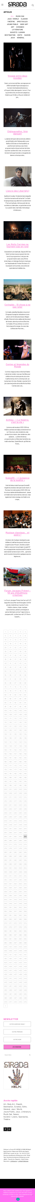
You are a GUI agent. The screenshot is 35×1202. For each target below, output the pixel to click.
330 (5, 892)
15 (5, 643)
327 (15, 888)
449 (25, 982)
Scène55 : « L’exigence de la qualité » (17, 479)
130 (5, 734)
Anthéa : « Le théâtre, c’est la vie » (17, 421)
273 (20, 844)
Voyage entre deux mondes (17, 76)
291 (10, 860)
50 (5, 671)
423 (20, 962)
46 (10, 667)
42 (15, 663)
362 (15, 915)
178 (20, 769)
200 (5, 789)
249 (25, 825)
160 (5, 758)
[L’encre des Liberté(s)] (18, 176)
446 (10, 982)
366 (10, 919)
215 (5, 801)
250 (5, 829)
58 (20, 675)
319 (25, 880)
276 (10, 848)
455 (5, 990)
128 (20, 730)
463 (20, 994)
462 (15, 994)
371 (10, 923)
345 (5, 903)
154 (25, 750)
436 (10, 974)
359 (25, 911)
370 (5, 923)
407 (15, 951)
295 (5, 864)
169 (25, 762)
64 (25, 679)
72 (15, 687)
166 (10, 762)
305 (5, 872)
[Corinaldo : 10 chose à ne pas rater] (18, 289)
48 (20, 667)
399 (25, 943)
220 (5, 805)
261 (10, 836)
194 (25, 781)
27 (15, 651)
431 (10, 970)
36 (10, 659)
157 (15, 754)
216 (10, 801)
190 (5, 781)
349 (25, 903)
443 (20, 978)
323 (20, 884)
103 (20, 710)
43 (20, 663)
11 (10, 640)
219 (25, 801)
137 (15, 738)
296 (10, 864)
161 (10, 758)
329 (25, 888)
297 (15, 864)
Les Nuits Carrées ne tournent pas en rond (17, 245)
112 (15, 718)
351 (10, 907)
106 (10, 714)
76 (10, 691)
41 (10, 663)
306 (10, 872)
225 (5, 809)
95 (5, 706)
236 (10, 817)
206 (10, 793)
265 (5, 840)
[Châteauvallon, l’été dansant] (18, 117)
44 (25, 663)
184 (25, 773)
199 (25, 785)
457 (15, 990)
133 (20, 734)
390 (5, 939)
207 (15, 793)
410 (5, 955)
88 (20, 699)
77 (15, 691)
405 (5, 951)
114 (25, 718)
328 (20, 888)
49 (25, 667)
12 (15, 640)
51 (10, 671)
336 (10, 895)
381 (10, 931)
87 (15, 699)
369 (25, 919)
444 (25, 978)
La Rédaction (13, 1161)
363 (20, 915)
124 (25, 726)
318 (20, 880)
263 (20, 836)
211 (10, 797)
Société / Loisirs (10, 1117)
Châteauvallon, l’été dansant (17, 132)
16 (10, 643)
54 (25, 671)
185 (5, 777)
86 (10, 699)
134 (25, 734)
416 (10, 958)
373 (20, 923)
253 (20, 829)
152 (15, 750)
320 (5, 884)
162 (15, 758)
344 (25, 899)
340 (5, 899)
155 (5, 754)
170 (5, 766)
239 (25, 817)
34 (25, 655)
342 (15, 899)
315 (5, 880)
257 (15, 832)
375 (5, 927)
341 (10, 899)
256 (10, 832)
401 (10, 947)
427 (15, 966)
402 (15, 947)
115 (5, 722)
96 (10, 706)
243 (20, 821)
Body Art (11, 1104)
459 (25, 990)
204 (25, 789)
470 (5, 1002)
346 (10, 903)
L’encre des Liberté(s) (17, 190)
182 (15, 773)
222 (15, 805)
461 (10, 994)
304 (25, 868)
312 (15, 876)
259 (25, 832)
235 (5, 817)
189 (25, 777)
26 (10, 651)
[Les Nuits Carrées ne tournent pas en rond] (18, 230)
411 (10, 955)
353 (20, 907)
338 (20, 895)
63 (20, 679)
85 (5, 699)
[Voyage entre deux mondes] (18, 57)
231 (10, 813)
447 (15, 982)
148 (20, 746)
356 (10, 911)
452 (15, 986)
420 (5, 962)
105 (5, 714)
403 (20, 947)
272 (15, 844)
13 (20, 640)
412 (15, 955)
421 (10, 962)
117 (15, 722)
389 (25, 935)
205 (5, 793)
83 (20, 695)
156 (10, 754)
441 (10, 978)
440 (5, 978)
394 (25, 939)
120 (5, 726)
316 (10, 880)
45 (5, 667)
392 (15, 939)
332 (15, 892)
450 (5, 986)
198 (20, 785)
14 (25, 640)
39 (25, 659)
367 (15, 919)
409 (25, 951)
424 (25, 962)
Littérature (26, 1112)
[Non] (33, 1195)
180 (5, 773)
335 (5, 895)
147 (15, 746)
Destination (8, 1107)
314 (25, 876)
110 (5, 718)
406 (10, 951)
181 (10, 773)
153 (20, 750)
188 (20, 777)
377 (15, 927)
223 (20, 805)
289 (25, 856)
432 (15, 970)
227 (15, 809)
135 (5, 738)
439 (25, 974)
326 (10, 888)
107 (15, 714)
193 (20, 781)
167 (15, 762)
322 (15, 884)
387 (15, 935)
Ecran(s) (17, 1107)
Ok (18, 1199)
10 (5, 640)
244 (25, 821)
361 (10, 915)
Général (7, 1109)
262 (15, 836)
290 (5, 860)
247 (15, 825)
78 (20, 691)
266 (10, 840)
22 (15, 647)
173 (20, 766)
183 (20, 773)
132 (15, 734)
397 (15, 943)
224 (25, 805)
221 (10, 805)
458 (20, 990)
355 (5, 911)
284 (25, 852)
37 (15, 659)
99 (25, 706)
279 (25, 848)
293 (20, 860)
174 (25, 766)
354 (25, 907)
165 (5, 762)
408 (20, 951)
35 (5, 659)
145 (5, 746)
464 (25, 994)
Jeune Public (9, 1112)
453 (20, 986)
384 (25, 931)
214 (25, 797)
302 (15, 868)
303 (20, 868)
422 (15, 962)
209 (25, 793)
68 (20, 683)
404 (25, 947)
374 (25, 923)
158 (20, 754)
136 (10, 738)
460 (5, 994)
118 (20, 722)
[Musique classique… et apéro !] (18, 519)
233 (20, 813)
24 (25, 647)
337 (15, 895)
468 (20, 998)
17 (15, 643)
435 (5, 974)
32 (15, 655)
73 (20, 687)
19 (25, 643)
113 (20, 718)
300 (5, 868)
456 (10, 990)
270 (5, 844)
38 (20, 659)
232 (15, 813)
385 (5, 935)
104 (25, 710)
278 (20, 848)
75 (5, 691)
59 (25, 675)
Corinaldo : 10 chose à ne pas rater (17, 305)
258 (20, 832)
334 (25, 892)
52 (15, 671)
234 (25, 813)
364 (25, 915)
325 (5, 888)
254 (25, 829)
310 (5, 876)
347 (15, 903)
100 (5, 710)
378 (20, 927)
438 (20, 974)
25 (5, 651)
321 (10, 884)
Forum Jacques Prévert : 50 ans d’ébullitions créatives (17, 592)
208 (20, 793)
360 (5, 915)
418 (20, 958)
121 (10, 726)
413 (20, 955)
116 (10, 722)
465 (5, 998)
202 (15, 789)
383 (20, 931)
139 (25, 738)
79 (25, 691)
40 (5, 663)
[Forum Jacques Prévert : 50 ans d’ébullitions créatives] (18, 576)
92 (15, 703)
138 (20, 738)
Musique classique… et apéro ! (17, 533)
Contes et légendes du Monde (17, 365)
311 (10, 876)
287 (15, 856)
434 (25, 970)
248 (20, 825)
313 (20, 876)
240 (5, 821)
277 (15, 848)
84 (25, 695)
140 (5, 742)
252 (15, 829)
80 (5, 695)
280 (5, 852)
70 (5, 687)
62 (15, 679)
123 (20, 726)
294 (25, 860)
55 (5, 675)
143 (20, 742)
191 (10, 781)
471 (10, 1002)
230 (5, 813)
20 (5, 647)
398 (20, 943)
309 (25, 872)
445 (5, 982)
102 (15, 710)
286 (10, 856)
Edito (24, 1107)
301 (10, 868)
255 (5, 832)
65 (5, 683)
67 (15, 683)
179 (25, 769)
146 (10, 746)
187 (15, 777)
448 (20, 982)
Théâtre (7, 1119)
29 (25, 651)
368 (20, 919)
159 (25, 754)
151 (10, 750)
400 (5, 947)
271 (10, 844)
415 (5, 958)
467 (15, 998)
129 (25, 730)
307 (15, 872)
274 (25, 844)
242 (15, 821)
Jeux (18, 1112)
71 (10, 687)
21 (10, 647)
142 (15, 742)
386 (10, 935)
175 (5, 769)
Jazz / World (16, 1109)
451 (10, 986)
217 (15, 801)
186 (10, 777)
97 (15, 706)
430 (5, 970)
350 (5, 907)
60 (5, 679)
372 (15, 923)
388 (20, 935)
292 (15, 860)
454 (25, 986)
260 (5, 836)
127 (15, 730)
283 (20, 852)
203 (20, 789)
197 (15, 785)
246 (10, 825)
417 (15, 958)
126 (10, 730)
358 (20, 911)
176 (10, 769)
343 (20, 899)
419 (25, 958)
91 (10, 703)
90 (5, 703)
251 (10, 829)
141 (10, 742)
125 (5, 730)
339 (25, 895)
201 (10, 789)
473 (20, 1002)
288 (20, 856)
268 (20, 840)
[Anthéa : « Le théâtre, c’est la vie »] (18, 406)
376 (10, 927)
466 (10, 998)
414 (25, 955)
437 (15, 974)
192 (15, 781)
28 (20, 651)
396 (10, 943)
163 (20, 758)
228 (20, 809)
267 (15, 840)
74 (25, 687)
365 (5, 919)
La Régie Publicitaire (23, 1161)
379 (25, 927)
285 (5, 856)
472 (15, 1002)
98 (20, 706)
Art (5, 1104)
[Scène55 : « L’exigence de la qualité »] (18, 464)
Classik (19, 1104)
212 (15, 797)
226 (10, 809)
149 (25, 746)
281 (10, 852)
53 (20, 671)
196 (10, 785)
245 (5, 825)
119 (25, 722)
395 (5, 943)
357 (15, 911)
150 (5, 750)
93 (20, 703)
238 (20, 817)
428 (20, 966)
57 (15, 675)
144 (25, 742)
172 (15, 766)
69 (25, 683)
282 (15, 852)
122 (15, 726)
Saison (16, 1114)
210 (5, 797)
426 (10, 966)
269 (25, 840)
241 (10, 821)
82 (15, 695)
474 (25, 1002)
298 (20, 864)
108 (20, 714)
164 (25, 758)
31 (10, 655)
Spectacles (23, 1117)
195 (5, 785)
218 (20, 801)
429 (25, 966)
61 (10, 679)
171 (10, 766)
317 (15, 880)
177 (15, 769)
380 (5, 931)
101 (10, 710)
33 (20, 655)
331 (10, 892)
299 (25, 864)
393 (20, 939)
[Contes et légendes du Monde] (18, 350)
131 (10, 734)
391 (10, 939)
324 (25, 884)
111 (10, 718)
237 (15, 817)
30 (5, 655)
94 (25, 703)
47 (15, 667)
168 (20, 762)
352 (15, 907)
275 (5, 848)
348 (20, 903)
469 (25, 998)
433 (20, 970)
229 (25, 809)
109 (25, 714)
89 (25, 699)
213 (20, 797)
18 (20, 643)
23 (20, 647)
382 (15, 931)
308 (20, 872)
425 (5, 966)
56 (10, 675)
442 (15, 978)
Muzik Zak (8, 1114)
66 (10, 683)
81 (10, 695)
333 (20, 892)
